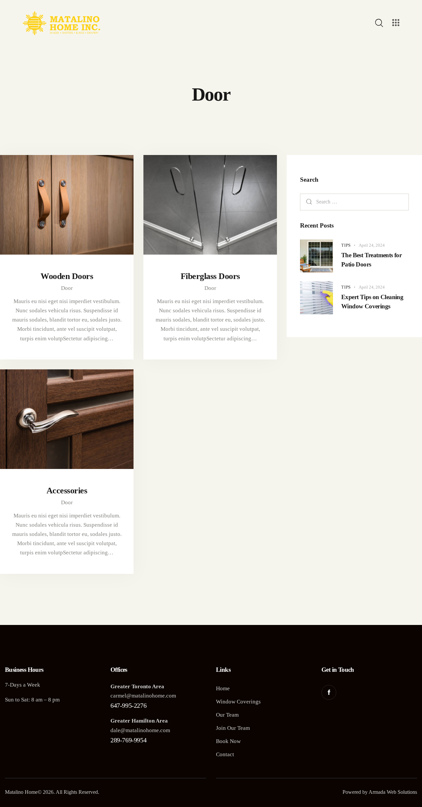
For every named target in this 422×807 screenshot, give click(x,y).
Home (223, 688)
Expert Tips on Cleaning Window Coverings (372, 302)
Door (67, 288)
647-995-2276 (128, 705)
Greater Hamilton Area (139, 721)
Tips (346, 245)
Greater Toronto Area (137, 686)
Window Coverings (238, 701)
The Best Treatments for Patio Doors (371, 260)
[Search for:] (354, 202)
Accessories (66, 490)
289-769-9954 (128, 740)
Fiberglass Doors (210, 276)
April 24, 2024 (372, 245)
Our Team (227, 715)
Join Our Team (233, 728)
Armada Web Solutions (393, 792)
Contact (225, 754)
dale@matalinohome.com (140, 730)
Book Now (228, 741)
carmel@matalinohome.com (143, 696)
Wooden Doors (67, 276)
